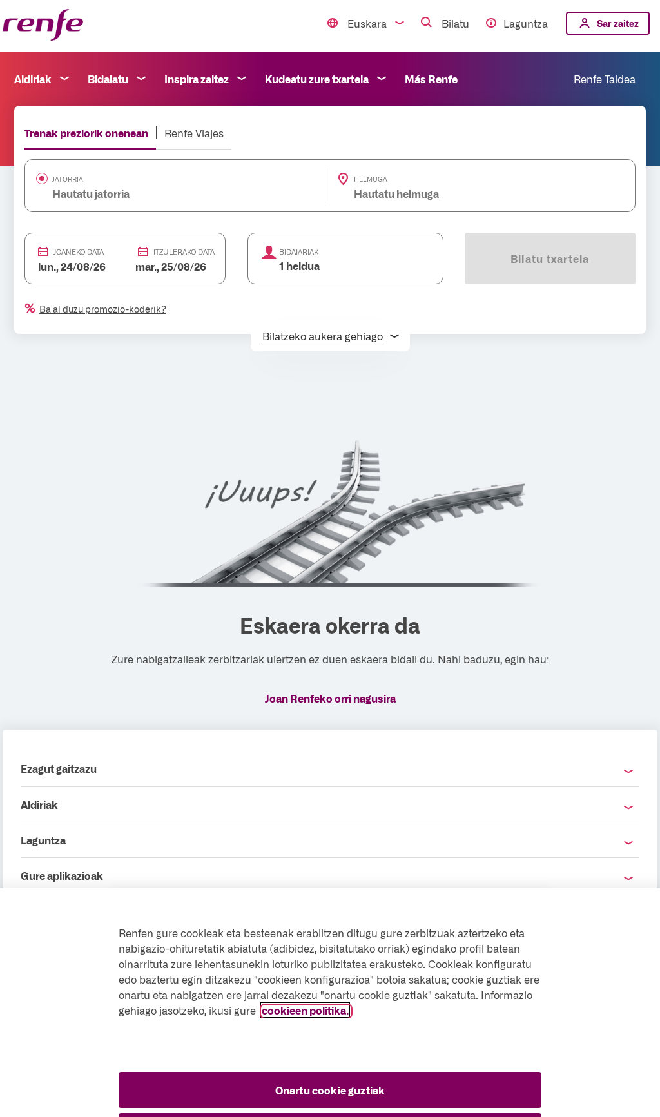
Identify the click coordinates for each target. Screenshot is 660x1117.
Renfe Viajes (194, 132)
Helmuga (370, 179)
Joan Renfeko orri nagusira (330, 698)
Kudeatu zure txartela (317, 78)
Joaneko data (78, 252)
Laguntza (525, 23)
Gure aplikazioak (62, 875)
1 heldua (299, 265)
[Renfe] (43, 25)
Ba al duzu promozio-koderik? (102, 309)
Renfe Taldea (605, 78)
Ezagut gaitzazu (59, 768)
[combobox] (155, 193)
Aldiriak (33, 78)
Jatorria (67, 179)
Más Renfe (431, 78)
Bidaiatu (108, 78)
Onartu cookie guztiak (330, 1089)
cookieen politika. (305, 1010)
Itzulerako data (184, 252)
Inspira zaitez (196, 78)
